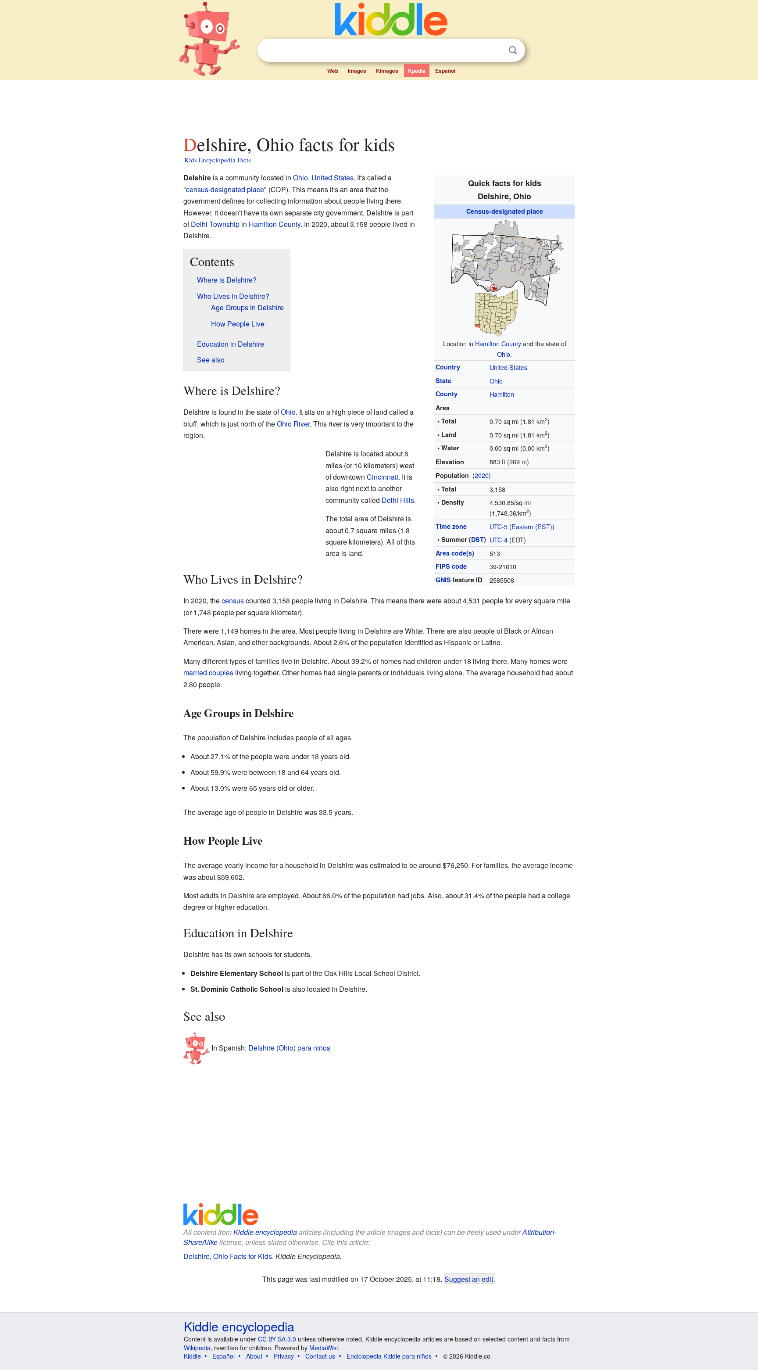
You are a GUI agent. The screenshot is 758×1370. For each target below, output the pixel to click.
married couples (208, 672)
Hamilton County (498, 343)
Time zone (451, 526)
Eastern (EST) (531, 526)
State (443, 380)
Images (357, 71)
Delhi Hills (398, 500)
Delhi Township (215, 224)
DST (477, 539)
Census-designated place (504, 211)
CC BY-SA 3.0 (277, 1338)
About (254, 1356)
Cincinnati (382, 477)
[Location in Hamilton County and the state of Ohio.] (504, 276)
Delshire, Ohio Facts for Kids (227, 1256)
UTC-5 (499, 526)
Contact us (320, 1356)
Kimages (387, 71)
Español (445, 71)
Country (448, 366)
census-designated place (225, 189)
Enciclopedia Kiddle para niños (389, 1356)
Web (332, 71)
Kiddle (192, 1356)
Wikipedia (197, 1347)
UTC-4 (499, 539)
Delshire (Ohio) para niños (289, 1048)
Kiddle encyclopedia (265, 1232)
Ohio (503, 354)
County (447, 393)
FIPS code (451, 566)
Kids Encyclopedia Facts (217, 159)
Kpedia (416, 71)
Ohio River (293, 424)
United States (508, 367)
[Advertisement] (378, 105)
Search (512, 50)
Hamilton (502, 393)
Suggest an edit (468, 1279)
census (233, 600)
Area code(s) (455, 553)
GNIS (443, 579)
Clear (494, 50)
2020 (482, 475)
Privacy (284, 1356)
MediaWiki (323, 1347)
